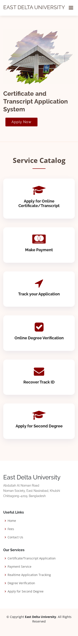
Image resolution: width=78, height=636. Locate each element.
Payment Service (19, 566)
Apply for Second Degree (39, 426)
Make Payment (39, 250)
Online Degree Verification (39, 338)
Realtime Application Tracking (29, 574)
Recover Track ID (39, 382)
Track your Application (39, 294)
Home (12, 520)
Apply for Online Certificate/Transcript (39, 203)
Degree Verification (21, 583)
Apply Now (21, 122)
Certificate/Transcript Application (32, 558)
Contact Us (15, 537)
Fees (11, 529)
